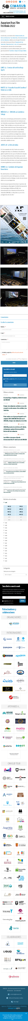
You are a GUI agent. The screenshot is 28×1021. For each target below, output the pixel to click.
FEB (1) (21, 506)
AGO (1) (21, 514)
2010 (6, 561)
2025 (6, 522)
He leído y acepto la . (12, 353)
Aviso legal (16, 1001)
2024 (6, 525)
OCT (21, 517)
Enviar (14, 362)
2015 (6, 548)
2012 (6, 555)
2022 (6, 530)
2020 (6, 535)
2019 (6, 538)
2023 (6, 527)
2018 (6, 540)
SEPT (9, 517)
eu (22, 1)
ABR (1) (21, 509)
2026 (6, 502)
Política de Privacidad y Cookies (16, 998)
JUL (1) (9, 514)
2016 (6, 545)
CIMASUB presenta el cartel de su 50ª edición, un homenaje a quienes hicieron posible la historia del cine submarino (15, 429)
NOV (9, 520)
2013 (6, 553)
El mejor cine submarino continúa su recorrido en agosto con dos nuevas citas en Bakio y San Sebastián (15, 408)
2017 (6, 543)
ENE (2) (9, 506)
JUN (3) (21, 512)
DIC (21, 520)
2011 (6, 558)
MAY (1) (9, 512)
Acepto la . (8, 602)
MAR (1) (9, 509)
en (24, 1)
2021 (6, 533)
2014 (6, 550)
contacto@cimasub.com (16, 994)
